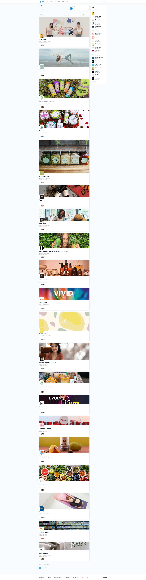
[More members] (44, 45)
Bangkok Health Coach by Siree (48, 362)
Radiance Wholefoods (45, 484)
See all (94, 82)
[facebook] (104, 577)
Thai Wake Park (98, 26)
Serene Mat (42, 512)
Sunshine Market (44, 532)
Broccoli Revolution (44, 176)
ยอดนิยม (101, 9)
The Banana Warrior (98, 67)
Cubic (41, 406)
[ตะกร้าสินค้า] (100, 1)
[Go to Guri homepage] (41, 1)
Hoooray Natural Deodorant (46, 101)
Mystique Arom (43, 279)
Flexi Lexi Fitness (98, 64)
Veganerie (97, 71)
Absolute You (97, 23)
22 (45, 567)
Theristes (42, 131)
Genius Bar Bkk (98, 47)
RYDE (96, 54)
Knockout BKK (97, 78)
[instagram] (106, 577)
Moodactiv (97, 36)
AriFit (96, 60)
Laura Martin (42, 223)
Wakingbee (42, 39)
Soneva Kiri (97, 40)
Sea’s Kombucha (43, 456)
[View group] (64, 35)
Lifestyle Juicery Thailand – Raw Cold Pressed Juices (53, 251)
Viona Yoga (42, 70)
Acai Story (97, 74)
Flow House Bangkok (99, 57)
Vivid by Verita (43, 302)
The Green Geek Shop (45, 386)
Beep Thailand (97, 50)
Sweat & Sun (42, 333)
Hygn (40, 200)
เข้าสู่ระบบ (104, 1)
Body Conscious (43, 553)
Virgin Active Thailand (45, 428)
